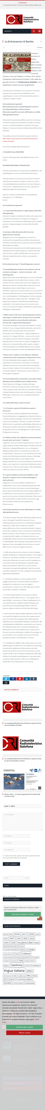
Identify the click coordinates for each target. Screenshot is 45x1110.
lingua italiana (14, 970)
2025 (6, 942)
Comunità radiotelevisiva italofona (14, 949)
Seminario (12, 979)
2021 (12, 938)
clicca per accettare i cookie (23, 914)
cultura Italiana (8, 957)
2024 (32, 938)
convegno (31, 949)
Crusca (17, 954)
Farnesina (35, 957)
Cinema (21, 946)
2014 (5, 934)
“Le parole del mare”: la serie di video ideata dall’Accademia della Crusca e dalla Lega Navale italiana (23, 5)
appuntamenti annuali (10, 946)
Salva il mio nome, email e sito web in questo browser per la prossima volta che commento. (21, 857)
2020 (5, 939)
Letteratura (36, 966)
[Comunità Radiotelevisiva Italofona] (22, 19)
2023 (25, 938)
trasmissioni (29, 983)
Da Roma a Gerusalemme (22, 957)
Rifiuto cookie (24, 1033)
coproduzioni (8, 954)
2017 (24, 934)
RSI (5, 979)
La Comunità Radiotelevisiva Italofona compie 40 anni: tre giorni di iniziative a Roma (23, 760)
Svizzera (7, 983)
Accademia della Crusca (28, 942)
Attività (39, 47)
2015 (10, 934)
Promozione (7, 976)
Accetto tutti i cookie (24, 1027)
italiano (6, 966)
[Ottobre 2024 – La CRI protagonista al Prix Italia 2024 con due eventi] (22, 779)
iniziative (6, 961)
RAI (28, 975)
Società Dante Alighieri (24, 979)
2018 (31, 934)
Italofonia (16, 965)
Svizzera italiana (18, 983)
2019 (38, 934)
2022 (19, 938)
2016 (17, 934)
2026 (13, 942)
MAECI (30, 971)
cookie (18, 1002)
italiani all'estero (30, 961)
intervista (14, 961)
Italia (21, 960)
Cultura (26, 953)
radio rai (22, 976)
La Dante (27, 965)
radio (15, 976)
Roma (34, 976)
